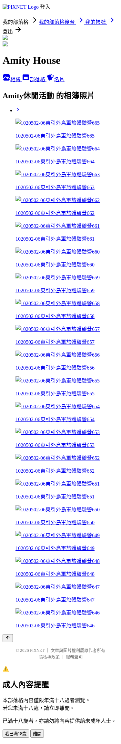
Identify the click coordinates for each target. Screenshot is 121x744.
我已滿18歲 (15, 733)
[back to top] (8, 638)
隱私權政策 (49, 656)
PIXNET (37, 650)
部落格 (38, 79)
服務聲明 (74, 656)
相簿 (16, 79)
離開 (37, 733)
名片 (59, 79)
